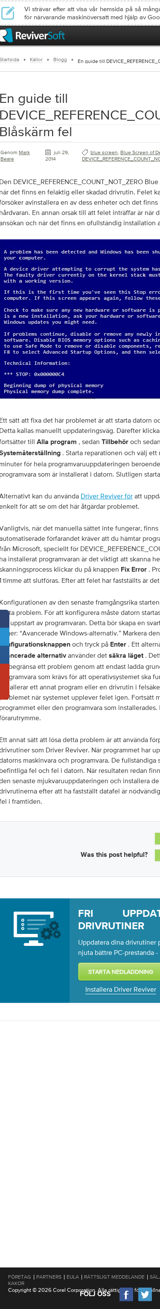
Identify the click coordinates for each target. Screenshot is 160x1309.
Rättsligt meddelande (114, 1277)
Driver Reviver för (107, 496)
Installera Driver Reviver (120, 989)
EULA (73, 1277)
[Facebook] (126, 1300)
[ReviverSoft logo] (32, 35)
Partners (48, 1277)
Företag (19, 1277)
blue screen (104, 152)
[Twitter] (145, 1300)
